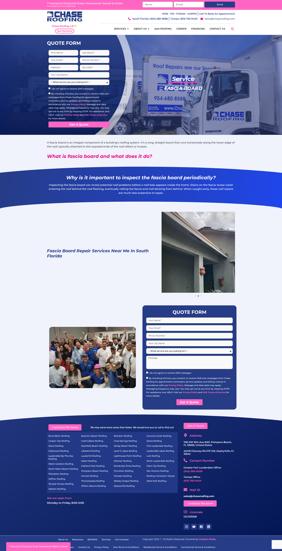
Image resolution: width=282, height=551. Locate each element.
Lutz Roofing (153, 456)
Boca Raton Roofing (59, 436)
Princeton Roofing (123, 471)
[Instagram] (186, 527)
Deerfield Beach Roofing (94, 446)
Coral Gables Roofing (92, 441)
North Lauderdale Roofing (160, 461)
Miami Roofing (89, 461)
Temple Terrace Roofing (61, 484)
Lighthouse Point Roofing (127, 456)
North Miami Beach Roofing (63, 469)
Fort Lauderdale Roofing (159, 446)
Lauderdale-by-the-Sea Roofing (60, 457)
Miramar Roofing (122, 461)
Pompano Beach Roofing (94, 471)
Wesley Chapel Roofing (126, 481)
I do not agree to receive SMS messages (170, 372)
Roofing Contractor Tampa (161, 476)
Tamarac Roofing (123, 476)
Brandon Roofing (123, 436)
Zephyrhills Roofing (124, 486)
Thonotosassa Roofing (93, 481)
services (106, 539)
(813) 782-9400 (193, 480)
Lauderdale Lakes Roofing (160, 451)
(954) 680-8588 (193, 471)
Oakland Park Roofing (93, 466)
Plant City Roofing (156, 466)
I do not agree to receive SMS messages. (72, 88)
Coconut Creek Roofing (159, 436)
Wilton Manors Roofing (93, 486)
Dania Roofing (154, 441)
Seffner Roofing (56, 479)
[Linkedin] (209, 527)
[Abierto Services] (128, 29)
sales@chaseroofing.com (199, 496)
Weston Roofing (57, 489)
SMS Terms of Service (95, 114)
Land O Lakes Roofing (125, 451)
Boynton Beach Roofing (94, 436)
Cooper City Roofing (59, 441)
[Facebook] (201, 527)
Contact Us (84, 547)
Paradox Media (207, 539)
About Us (63, 539)
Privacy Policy (78, 104)
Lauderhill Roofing (91, 456)
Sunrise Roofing (89, 476)
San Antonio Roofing (158, 471)
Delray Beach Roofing (125, 446)
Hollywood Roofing (58, 451)
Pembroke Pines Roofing (127, 466)
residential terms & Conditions (160, 547)
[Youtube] (194, 527)
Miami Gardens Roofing (60, 464)
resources (77, 539)
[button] (232, 28)
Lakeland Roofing (90, 451)
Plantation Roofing (58, 474)
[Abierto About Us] (148, 29)
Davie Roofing (55, 446)
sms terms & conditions (126, 547)
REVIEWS (92, 539)
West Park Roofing (156, 481)
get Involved (122, 539)
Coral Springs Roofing (125, 441)
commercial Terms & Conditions (198, 547)
